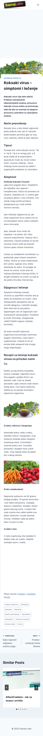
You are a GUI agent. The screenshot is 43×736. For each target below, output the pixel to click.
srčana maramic (22, 619)
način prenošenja (12, 614)
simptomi (9, 619)
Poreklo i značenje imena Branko (32, 641)
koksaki (8, 609)
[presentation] (21, 680)
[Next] (36, 687)
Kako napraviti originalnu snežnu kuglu (9, 641)
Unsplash (30, 594)
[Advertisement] (21, 32)
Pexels (7, 597)
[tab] (16, 709)
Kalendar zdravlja (12, 78)
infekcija (24, 604)
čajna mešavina (11, 604)
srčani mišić (10, 624)
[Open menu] (38, 5)
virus (20, 624)
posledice (26, 614)
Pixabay (21, 594)
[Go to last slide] (7, 687)
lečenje (18, 609)
